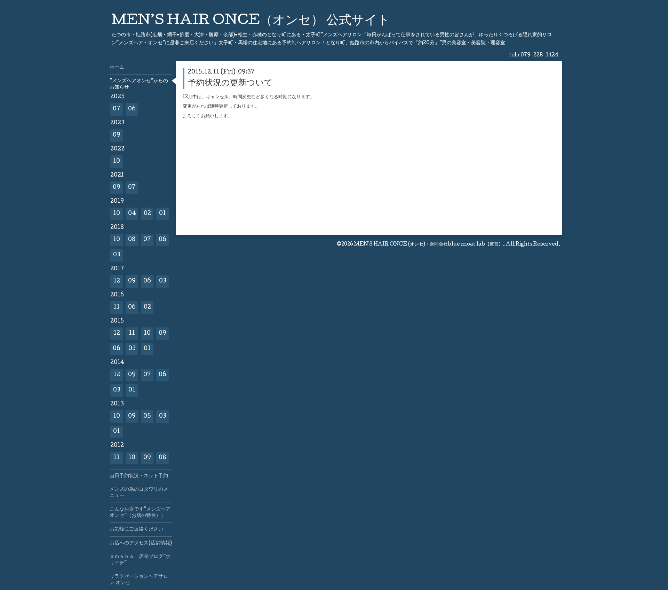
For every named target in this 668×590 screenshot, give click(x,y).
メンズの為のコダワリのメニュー (139, 493)
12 (116, 281)
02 (147, 214)
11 (116, 307)
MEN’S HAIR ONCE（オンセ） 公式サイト (250, 21)
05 (147, 416)
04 (132, 214)
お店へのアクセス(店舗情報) (141, 543)
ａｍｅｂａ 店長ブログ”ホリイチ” (140, 560)
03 (116, 255)
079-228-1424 (539, 55)
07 (116, 109)
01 (162, 214)
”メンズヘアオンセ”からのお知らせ (139, 84)
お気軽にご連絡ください (136, 529)
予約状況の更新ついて (230, 83)
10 (116, 161)
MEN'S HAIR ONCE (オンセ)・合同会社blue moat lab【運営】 (428, 244)
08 (132, 240)
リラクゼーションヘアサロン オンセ (139, 580)
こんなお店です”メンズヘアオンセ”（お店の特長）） (140, 513)
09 (116, 135)
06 (132, 109)
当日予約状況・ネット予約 (139, 476)
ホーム (117, 67)
